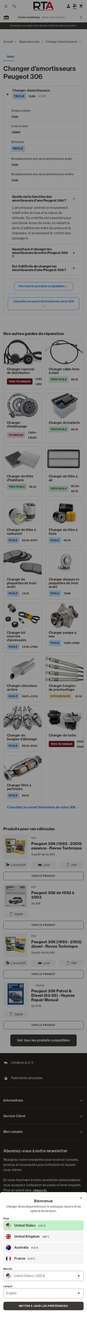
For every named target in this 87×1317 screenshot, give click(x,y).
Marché (7, 1268)
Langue (7, 1286)
